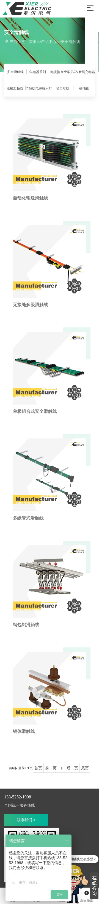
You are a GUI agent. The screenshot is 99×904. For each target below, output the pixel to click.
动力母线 (62, 88)
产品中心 (48, 41)
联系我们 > (26, 820)
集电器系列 (37, 72)
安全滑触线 (70, 41)
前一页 (51, 768)
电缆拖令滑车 (60, 72)
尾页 (85, 768)
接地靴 (84, 88)
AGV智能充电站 (83, 72)
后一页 (72, 768)
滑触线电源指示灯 (39, 88)
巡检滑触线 (15, 88)
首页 (33, 41)
